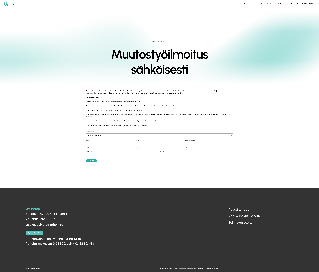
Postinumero (90, 151)
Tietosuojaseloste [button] (212, 268)
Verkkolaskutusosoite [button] (245, 216)
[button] (36, 233)
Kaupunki (163, 151)
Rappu (137, 140)
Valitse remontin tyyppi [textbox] (94, 135)
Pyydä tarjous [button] (239, 209)
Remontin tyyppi (91, 131)
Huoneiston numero (190, 140)
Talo (87, 140)
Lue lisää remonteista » (94, 97)
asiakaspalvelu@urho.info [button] (44, 224)
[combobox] (159, 135)
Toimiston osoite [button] (241, 222)
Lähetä (91, 161)
